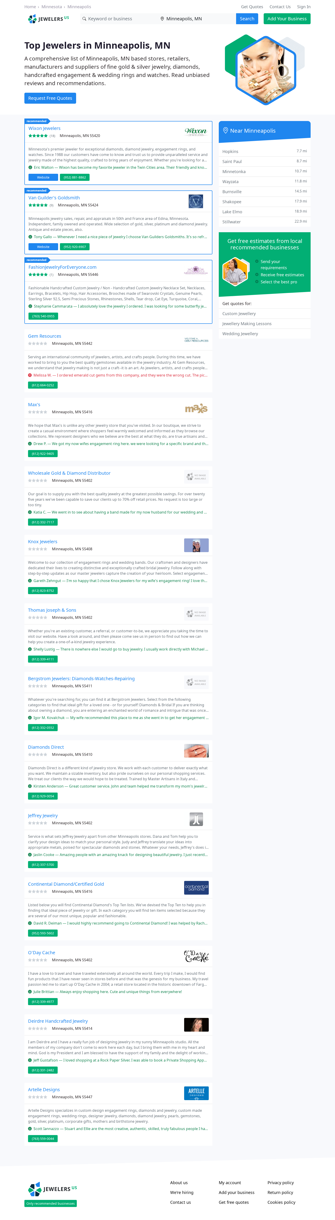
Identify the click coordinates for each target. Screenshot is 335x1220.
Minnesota (51, 6)
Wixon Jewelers (44, 128)
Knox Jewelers (42, 541)
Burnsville (264, 191)
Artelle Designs (44, 1089)
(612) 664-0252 (43, 385)
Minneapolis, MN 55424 (78, 205)
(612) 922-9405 (43, 453)
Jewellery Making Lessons (247, 323)
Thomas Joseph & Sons (52, 610)
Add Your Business (287, 19)
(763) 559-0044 (43, 1138)
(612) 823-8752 (43, 590)
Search (247, 19)
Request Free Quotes (50, 98)
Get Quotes (252, 6)
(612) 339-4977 (43, 1001)
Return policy (280, 1192)
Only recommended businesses (50, 1203)
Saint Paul (264, 161)
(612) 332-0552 (43, 727)
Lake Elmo (264, 211)
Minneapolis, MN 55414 (72, 1028)
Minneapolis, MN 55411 (72, 685)
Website (43, 177)
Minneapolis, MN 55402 (72, 480)
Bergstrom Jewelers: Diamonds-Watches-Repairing (81, 678)
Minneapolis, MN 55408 (72, 548)
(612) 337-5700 (43, 864)
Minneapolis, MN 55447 (72, 1096)
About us (179, 1182)
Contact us (180, 1202)
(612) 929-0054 (43, 796)
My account (230, 1182)
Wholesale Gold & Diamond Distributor (69, 473)
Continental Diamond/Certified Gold (66, 884)
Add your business (237, 1192)
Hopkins (264, 151)
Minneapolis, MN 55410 (72, 754)
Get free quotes (234, 1202)
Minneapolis (79, 6)
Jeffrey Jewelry (43, 815)
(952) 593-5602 (43, 933)
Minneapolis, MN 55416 (72, 411)
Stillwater (264, 221)
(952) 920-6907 (75, 247)
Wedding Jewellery (240, 333)
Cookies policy (281, 1202)
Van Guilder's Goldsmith (54, 198)
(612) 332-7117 (43, 522)
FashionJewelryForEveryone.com (62, 267)
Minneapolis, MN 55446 (78, 274)
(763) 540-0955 (43, 316)
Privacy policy (281, 1182)
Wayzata (264, 181)
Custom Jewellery (239, 313)
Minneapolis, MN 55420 (80, 135)
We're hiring (181, 1192)
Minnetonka (264, 171)
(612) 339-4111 (43, 659)
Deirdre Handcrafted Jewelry (58, 1021)
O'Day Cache (41, 952)
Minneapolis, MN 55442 (72, 343)
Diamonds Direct (46, 747)
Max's (34, 404)
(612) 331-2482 (43, 1070)
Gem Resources (44, 336)
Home (30, 6)
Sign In (304, 6)
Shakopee (264, 201)
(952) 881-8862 (75, 177)
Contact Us (280, 6)
